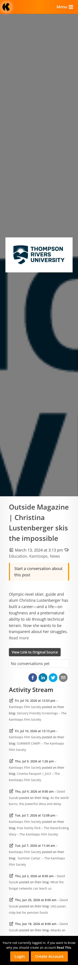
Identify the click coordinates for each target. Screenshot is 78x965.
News (55, 556)
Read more (19, 637)
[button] (32, 677)
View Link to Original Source (35, 652)
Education (18, 556)
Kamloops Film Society (25, 707)
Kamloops (38, 556)
